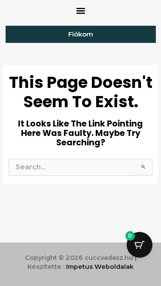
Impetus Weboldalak (100, 267)
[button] (80, 11)
